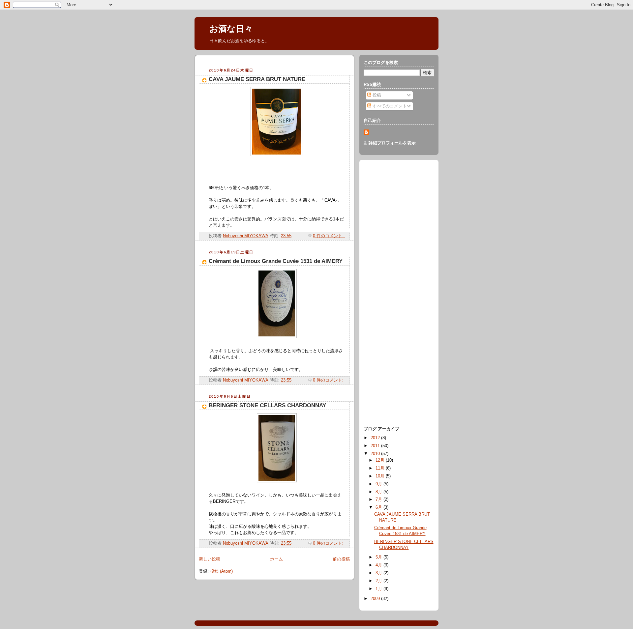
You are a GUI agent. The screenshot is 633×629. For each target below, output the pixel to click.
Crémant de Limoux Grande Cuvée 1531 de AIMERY (276, 261)
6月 (379, 507)
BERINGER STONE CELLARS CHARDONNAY (267, 405)
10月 (381, 476)
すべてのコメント (389, 106)
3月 (379, 573)
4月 (379, 565)
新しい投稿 (209, 559)
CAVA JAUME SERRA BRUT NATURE (257, 79)
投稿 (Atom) (221, 571)
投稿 (376, 95)
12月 (381, 460)
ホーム (276, 559)
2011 (376, 445)
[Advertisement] (276, 62)
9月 (379, 484)
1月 (379, 588)
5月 (379, 557)
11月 (381, 468)
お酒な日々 (231, 29)
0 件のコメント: (329, 236)
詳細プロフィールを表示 (392, 143)
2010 (376, 453)
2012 (376, 438)
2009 (376, 598)
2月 (379, 581)
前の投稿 (341, 559)
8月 (379, 492)
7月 (379, 499)
